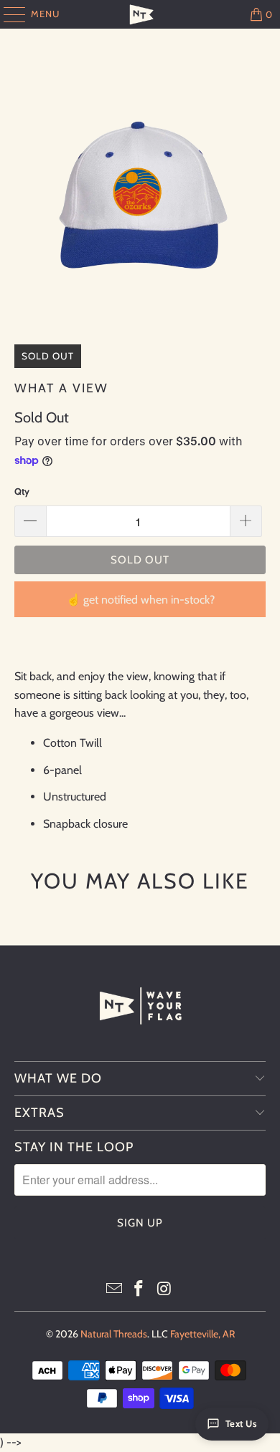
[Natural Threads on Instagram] (164, 1290)
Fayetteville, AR (202, 1333)
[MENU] (7, 14)
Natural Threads (113, 1333)
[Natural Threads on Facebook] (139, 1290)
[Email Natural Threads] (114, 1290)
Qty (21, 491)
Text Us (241, 1423)
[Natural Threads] (140, 14)
